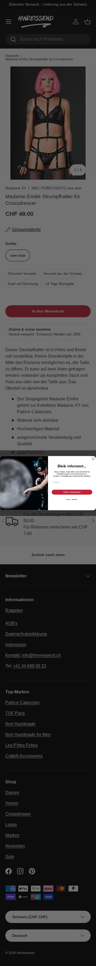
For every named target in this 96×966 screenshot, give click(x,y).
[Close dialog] (93, 458)
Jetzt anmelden (72, 492)
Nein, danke (71, 499)
